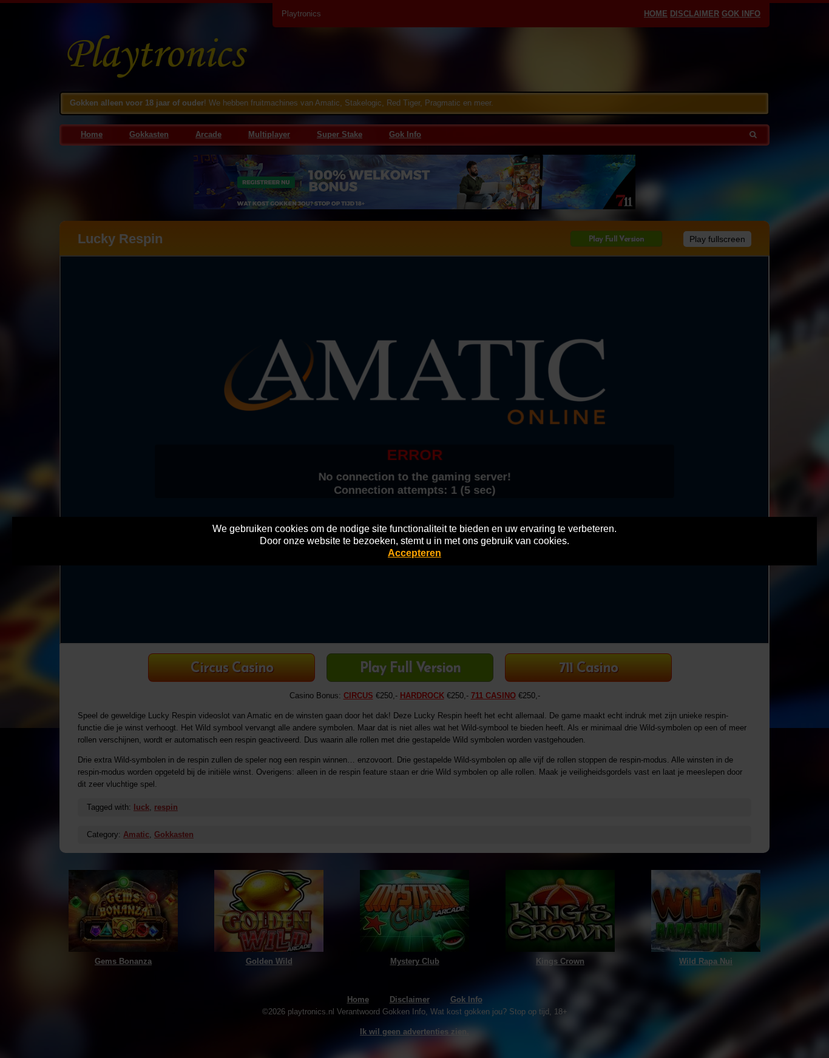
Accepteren (414, 553)
